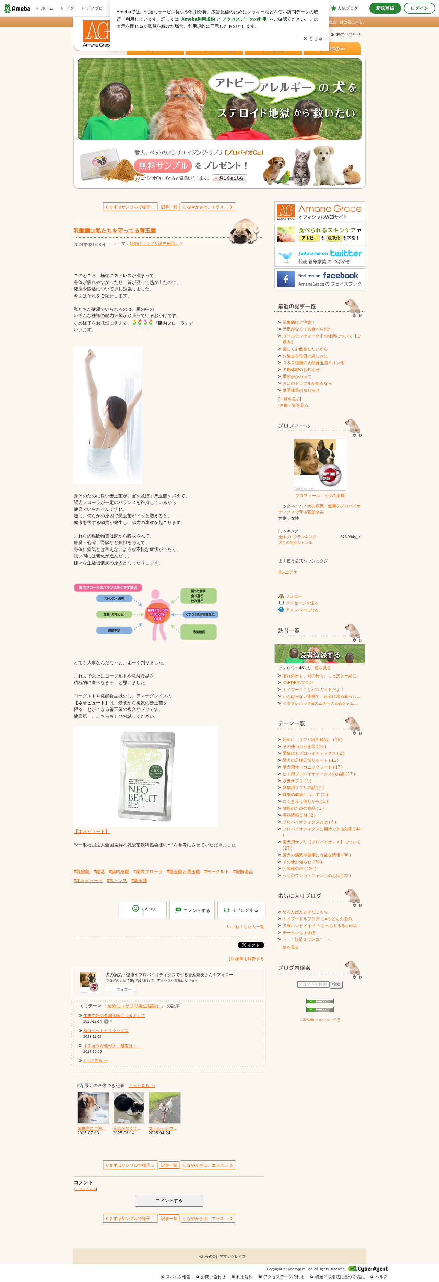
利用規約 (244, 1276)
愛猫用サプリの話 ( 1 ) (303, 787)
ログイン (419, 8)
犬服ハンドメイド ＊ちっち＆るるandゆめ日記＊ (322, 925)
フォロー (124, 989)
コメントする (169, 1200)
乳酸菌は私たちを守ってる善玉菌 (115, 230)
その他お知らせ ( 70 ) (302, 861)
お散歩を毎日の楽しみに (305, 356)
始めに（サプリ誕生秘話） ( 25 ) (313, 739)
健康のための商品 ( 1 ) (303, 808)
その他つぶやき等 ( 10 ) (304, 746)
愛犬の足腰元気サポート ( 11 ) (311, 760)
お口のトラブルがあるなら (307, 383)
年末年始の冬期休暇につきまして (114, 1015)
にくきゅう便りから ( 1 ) (305, 801)
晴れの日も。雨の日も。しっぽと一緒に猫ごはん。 (322, 675)
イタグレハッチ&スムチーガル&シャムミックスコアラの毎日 (322, 703)
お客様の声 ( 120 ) (299, 868)
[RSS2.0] (319, 1010)
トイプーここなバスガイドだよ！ (313, 689)
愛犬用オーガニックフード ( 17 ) (313, 767)
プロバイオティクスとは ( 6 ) (309, 822)
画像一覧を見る (294, 405)
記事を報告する (249, 958)
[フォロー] (319, 654)
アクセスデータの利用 (284, 1276)
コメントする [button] (196, 910)
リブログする (245, 910)
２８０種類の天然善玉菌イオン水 (313, 362)
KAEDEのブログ (298, 682)
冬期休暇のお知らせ (301, 369)
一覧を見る (290, 399)
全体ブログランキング (297, 537)
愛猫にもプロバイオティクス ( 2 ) (313, 753)
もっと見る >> (95, 1060)
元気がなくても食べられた (307, 329)
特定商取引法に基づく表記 (340, 1276)
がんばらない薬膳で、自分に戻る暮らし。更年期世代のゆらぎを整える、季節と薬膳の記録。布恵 (322, 696)
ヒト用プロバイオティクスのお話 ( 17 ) (319, 774)
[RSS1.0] (319, 1003)
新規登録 (385, 8)
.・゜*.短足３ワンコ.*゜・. (307, 939)
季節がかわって (297, 376)
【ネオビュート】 (91, 831)
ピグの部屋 (334, 495)
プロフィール (307, 495)
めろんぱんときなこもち (305, 912)
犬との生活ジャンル (295, 542)
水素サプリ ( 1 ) (297, 780)
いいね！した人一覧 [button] (245, 926)
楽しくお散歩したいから (305, 349)
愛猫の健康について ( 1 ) (305, 794)
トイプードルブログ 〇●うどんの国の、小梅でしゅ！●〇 (322, 918)
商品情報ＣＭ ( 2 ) (299, 815)
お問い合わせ (213, 1276)
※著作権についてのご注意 (320, 1020)
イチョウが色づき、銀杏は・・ (112, 1045)
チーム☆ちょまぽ (299, 932)
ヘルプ (381, 1276)
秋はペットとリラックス (106, 1030)
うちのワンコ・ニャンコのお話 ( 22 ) (317, 875)
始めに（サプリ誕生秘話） (154, 243)
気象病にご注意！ (299, 322)
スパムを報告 (178, 1276)
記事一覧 (169, 207)
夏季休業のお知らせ (301, 390)
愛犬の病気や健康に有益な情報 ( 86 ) (317, 855)
